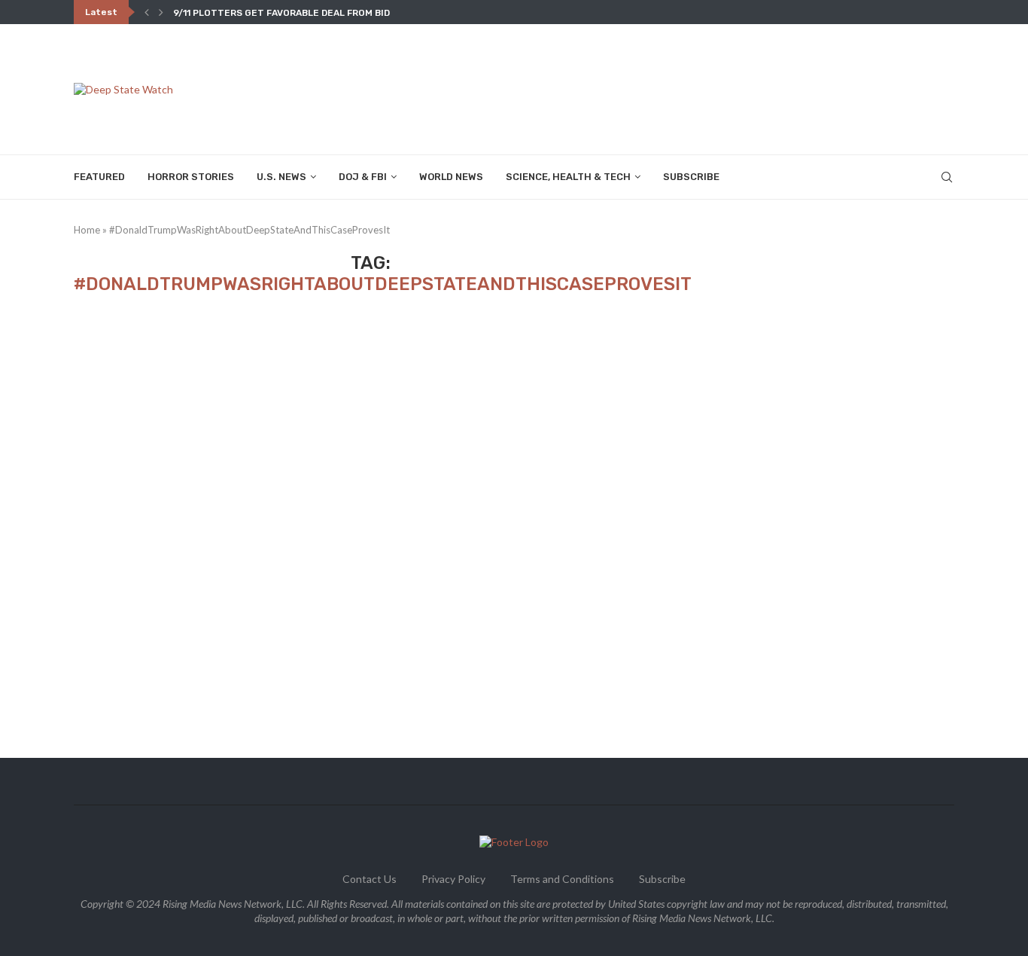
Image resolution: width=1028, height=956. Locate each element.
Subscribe (691, 176)
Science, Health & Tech (568, 176)
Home (87, 230)
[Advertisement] (680, 88)
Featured (99, 176)
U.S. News (281, 176)
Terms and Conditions (562, 878)
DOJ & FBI (363, 176)
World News (451, 176)
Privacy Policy (453, 878)
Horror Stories (191, 176)
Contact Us (369, 878)
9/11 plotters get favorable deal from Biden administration (329, 13)
